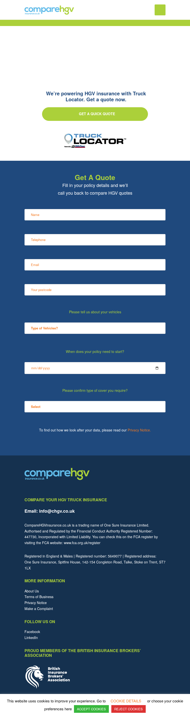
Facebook (32, 631)
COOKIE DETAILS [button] (126, 700)
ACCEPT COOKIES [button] (91, 709)
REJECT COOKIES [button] (128, 709)
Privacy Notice (35, 602)
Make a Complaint (38, 608)
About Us (31, 590)
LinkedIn (31, 637)
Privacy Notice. (139, 429)
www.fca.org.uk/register (82, 542)
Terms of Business (38, 596)
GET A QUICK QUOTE (97, 113)
